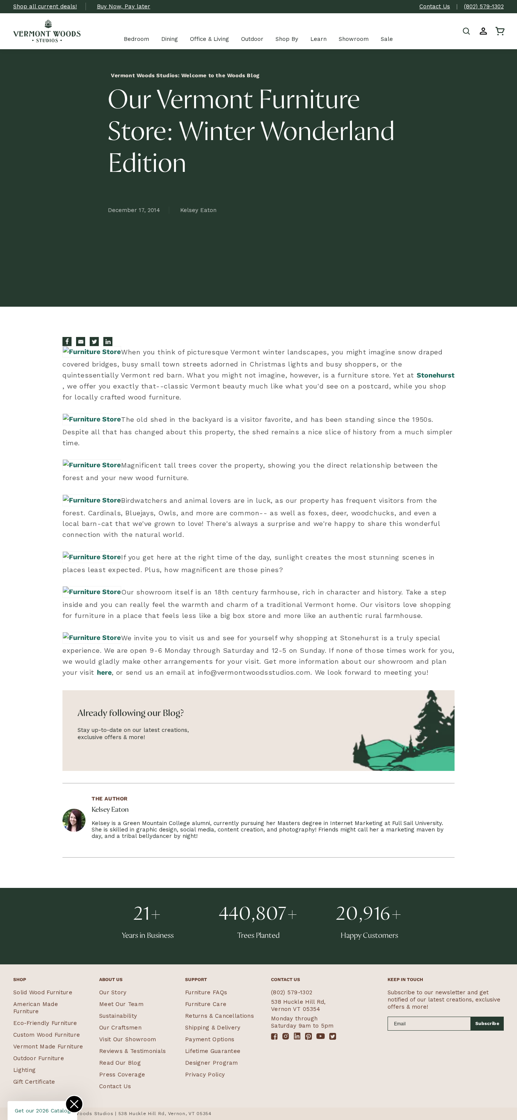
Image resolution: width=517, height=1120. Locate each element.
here (104, 672)
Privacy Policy (205, 1074)
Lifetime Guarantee (212, 1051)
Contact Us (434, 6)
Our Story (113, 992)
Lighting (24, 1070)
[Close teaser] (74, 1104)
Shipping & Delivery (213, 1027)
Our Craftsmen (120, 1027)
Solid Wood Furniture (42, 992)
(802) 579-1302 (484, 6)
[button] (466, 31)
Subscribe (487, 1023)
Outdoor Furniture (38, 1058)
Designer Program (211, 1062)
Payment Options (210, 1039)
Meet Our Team (121, 1004)
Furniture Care (205, 1004)
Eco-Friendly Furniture (45, 1023)
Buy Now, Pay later (123, 6)
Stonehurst (436, 375)
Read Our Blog (120, 1062)
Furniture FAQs (206, 992)
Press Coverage (122, 1074)
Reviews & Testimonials (132, 1051)
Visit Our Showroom (127, 1039)
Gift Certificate (34, 1081)
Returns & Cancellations (219, 1015)
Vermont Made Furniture (48, 1046)
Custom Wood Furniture (46, 1034)
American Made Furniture (35, 1008)
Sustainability (118, 1015)
